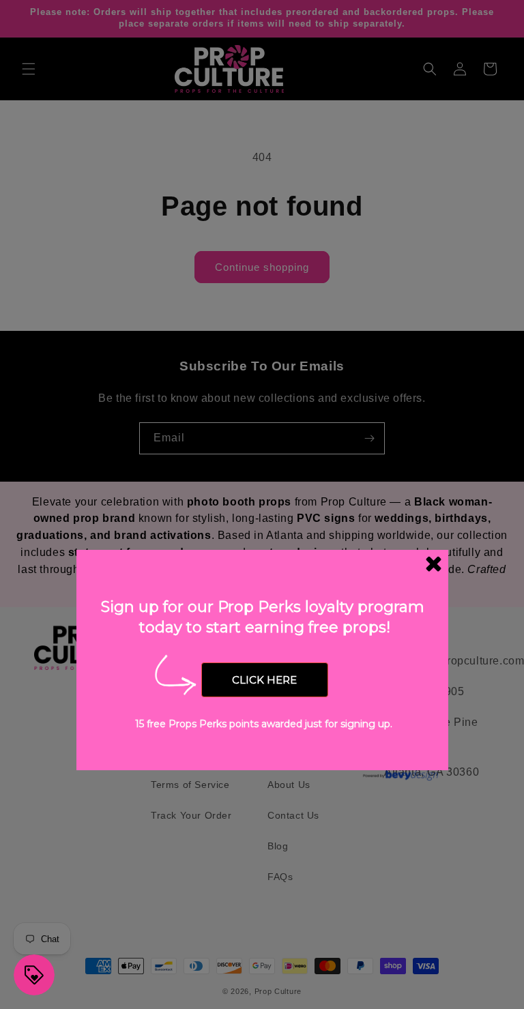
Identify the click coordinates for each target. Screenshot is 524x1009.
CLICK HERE (264, 679)
